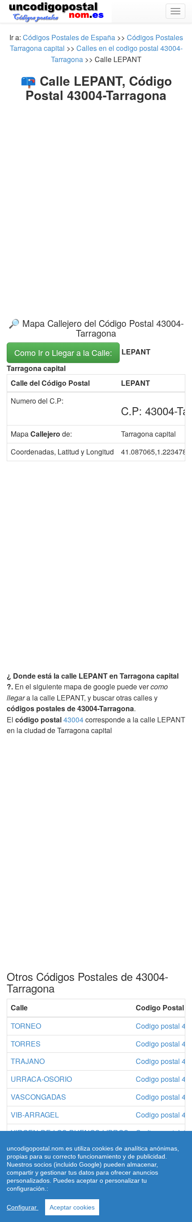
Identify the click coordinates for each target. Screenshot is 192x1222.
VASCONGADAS (38, 1097)
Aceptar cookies (72, 1207)
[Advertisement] (96, 203)
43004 (73, 719)
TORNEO (26, 1026)
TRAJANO (28, 1061)
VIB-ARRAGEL (35, 1114)
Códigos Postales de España (69, 37)
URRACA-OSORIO (41, 1079)
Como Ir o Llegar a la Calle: (63, 352)
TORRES (26, 1043)
